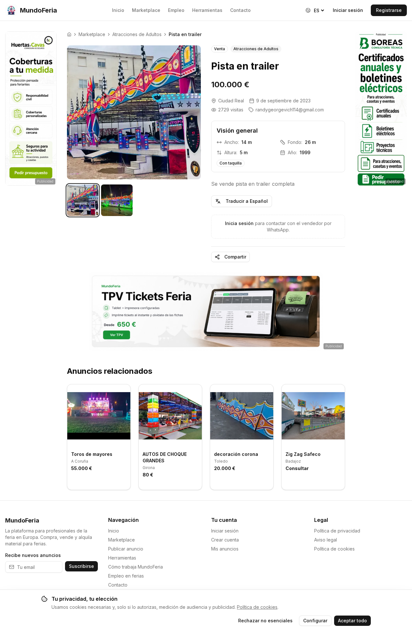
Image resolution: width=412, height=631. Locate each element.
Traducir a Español (247, 201)
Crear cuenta (225, 539)
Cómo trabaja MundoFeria (135, 567)
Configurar (315, 620)
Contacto (240, 10)
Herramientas (207, 10)
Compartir (235, 256)
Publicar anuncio (125, 548)
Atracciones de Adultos (137, 34)
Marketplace (146, 10)
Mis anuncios (225, 548)
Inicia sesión (239, 223)
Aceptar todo (352, 620)
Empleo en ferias (126, 576)
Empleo (176, 10)
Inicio (118, 10)
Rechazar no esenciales (265, 620)
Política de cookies (334, 548)
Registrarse (389, 10)
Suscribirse (81, 566)
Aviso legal (325, 539)
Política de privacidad (337, 530)
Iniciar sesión (348, 10)
